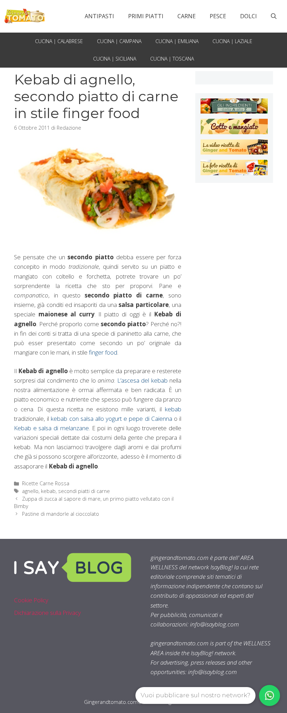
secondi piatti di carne (84, 491)
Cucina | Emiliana (176, 41)
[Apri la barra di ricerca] (274, 16)
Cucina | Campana (119, 41)
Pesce (218, 16)
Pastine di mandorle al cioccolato (60, 513)
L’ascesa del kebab (142, 380)
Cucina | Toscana (172, 58)
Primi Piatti (145, 16)
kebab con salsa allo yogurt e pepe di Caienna (111, 418)
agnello (30, 491)
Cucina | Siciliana (114, 58)
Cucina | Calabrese (59, 41)
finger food (103, 352)
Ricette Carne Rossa (45, 483)
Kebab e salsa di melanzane (51, 428)
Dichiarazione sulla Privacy (47, 613)
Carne (186, 16)
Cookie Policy (31, 600)
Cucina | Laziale (232, 41)
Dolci (248, 16)
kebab (173, 409)
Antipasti (99, 16)
